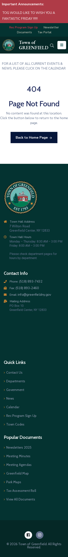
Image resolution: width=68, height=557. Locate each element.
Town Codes (15, 424)
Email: (30, 295)
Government (15, 390)
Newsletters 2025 (18, 447)
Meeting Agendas (19, 465)
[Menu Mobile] (61, 45)
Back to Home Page (32, 137)
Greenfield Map (17, 473)
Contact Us (14, 372)
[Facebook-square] (28, 535)
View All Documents (20, 499)
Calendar (12, 407)
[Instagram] (39, 535)
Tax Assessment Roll (21, 491)
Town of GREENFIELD (33, 45)
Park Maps (13, 482)
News (10, 398)
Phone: (25, 281)
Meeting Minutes (18, 456)
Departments (15, 381)
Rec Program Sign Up (21, 416)
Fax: (24, 288)
